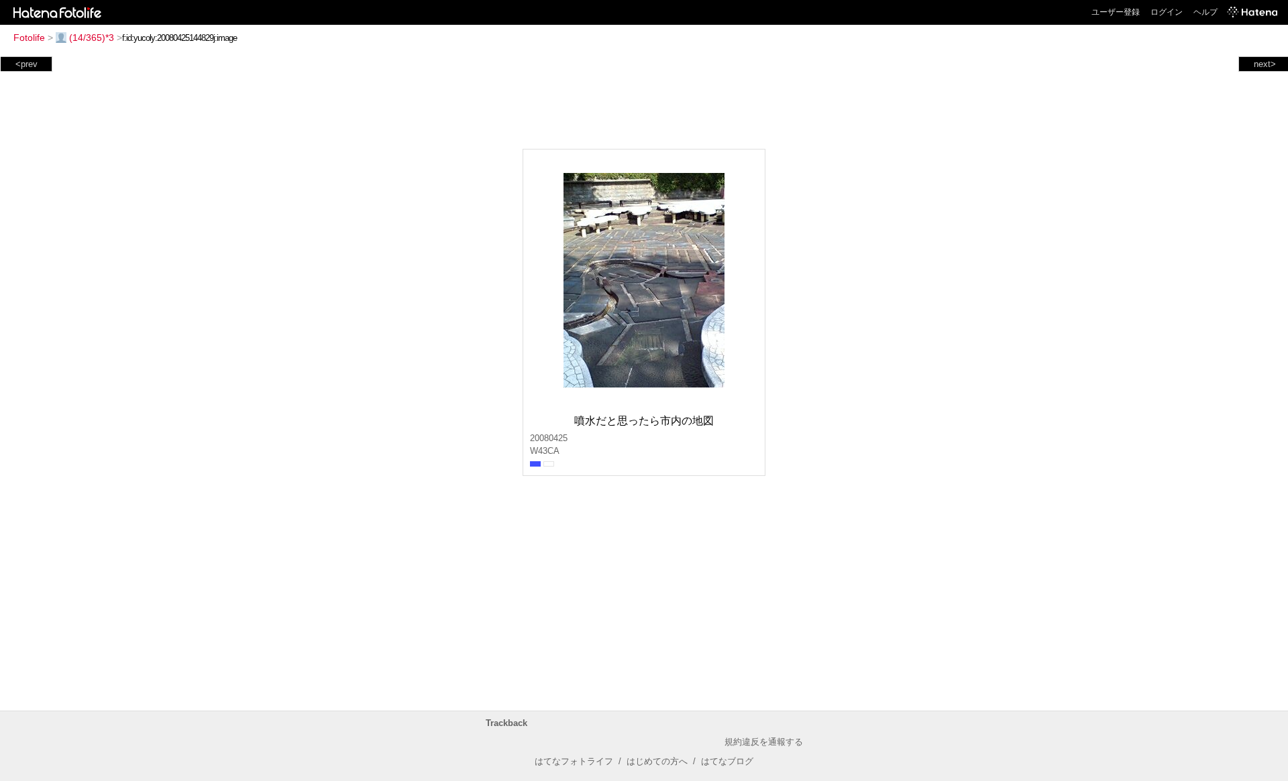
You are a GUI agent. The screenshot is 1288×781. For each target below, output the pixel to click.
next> (1265, 64)
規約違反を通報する (763, 742)
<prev (26, 64)
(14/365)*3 (91, 37)
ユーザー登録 (1115, 12)
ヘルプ (1205, 12)
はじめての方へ (657, 761)
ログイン (1166, 12)
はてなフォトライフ (574, 761)
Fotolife (29, 37)
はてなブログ (727, 761)
